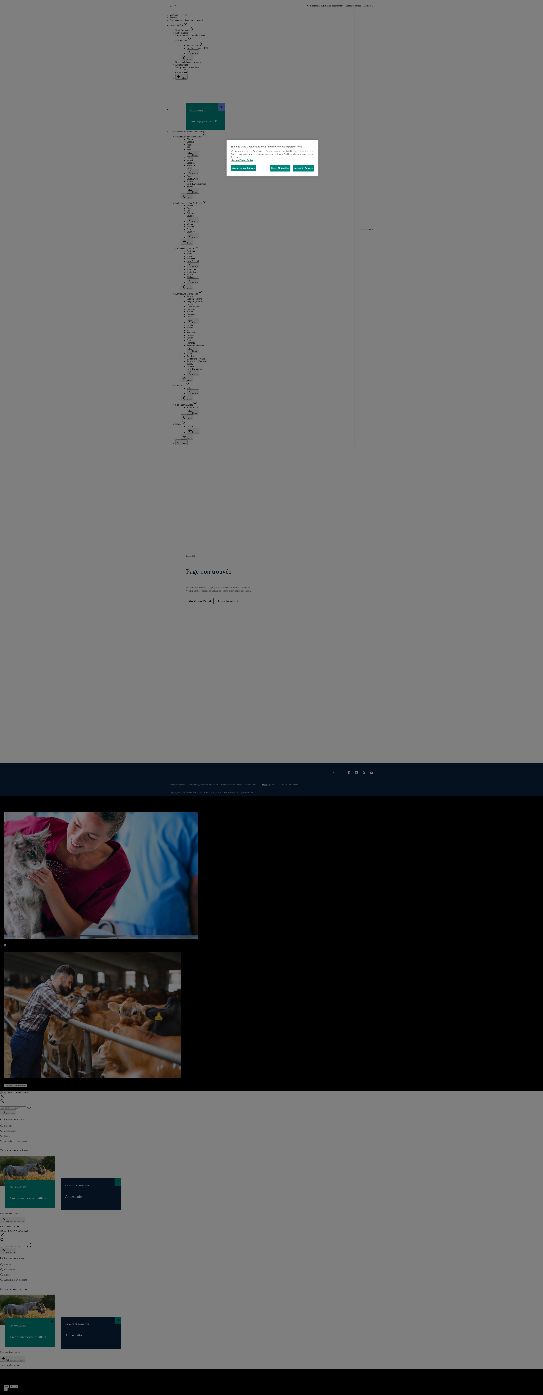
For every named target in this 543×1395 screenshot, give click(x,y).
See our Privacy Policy (242, 160)
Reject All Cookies (280, 168)
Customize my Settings (243, 168)
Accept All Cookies (303, 168)
